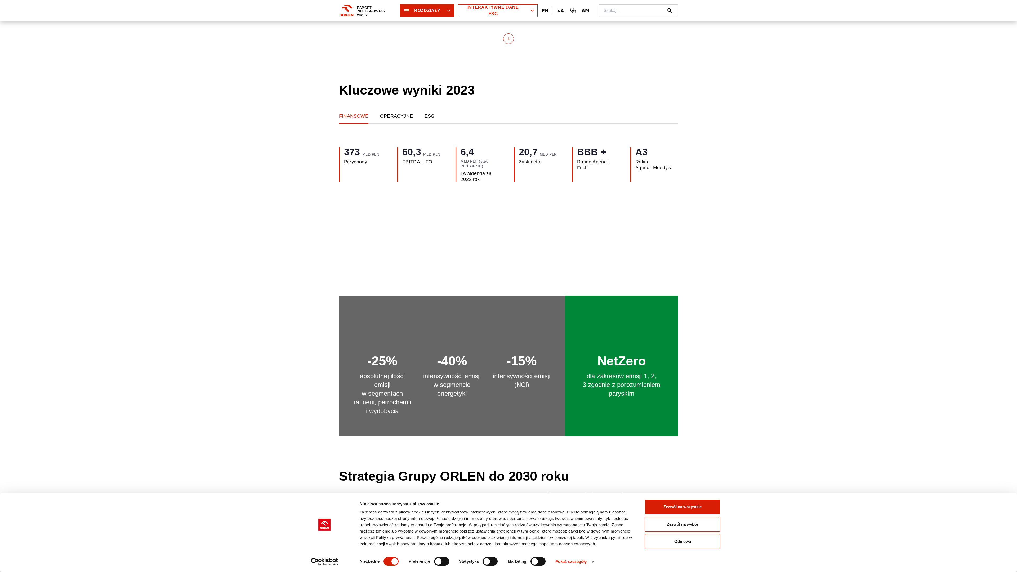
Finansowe (353, 116)
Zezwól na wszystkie (682, 506)
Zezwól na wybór (682, 524)
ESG (430, 116)
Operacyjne (396, 116)
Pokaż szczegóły (571, 561)
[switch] (441, 561)
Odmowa (682, 541)
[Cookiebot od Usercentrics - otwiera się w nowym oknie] (324, 562)
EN (545, 10)
